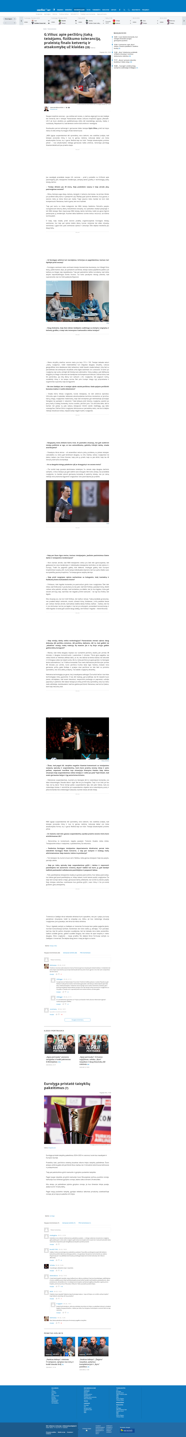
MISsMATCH (75, 14)
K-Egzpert (59, 1304)
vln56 (51, 1291)
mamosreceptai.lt (100, 1427)
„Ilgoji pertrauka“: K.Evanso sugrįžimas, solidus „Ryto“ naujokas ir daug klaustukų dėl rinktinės (92, 1060)
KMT (85, 1411)
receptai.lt (98, 1426)
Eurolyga (54, 1393)
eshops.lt (108, 1430)
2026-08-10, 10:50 (84, 1067)
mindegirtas (53, 1235)
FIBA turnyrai (55, 1400)
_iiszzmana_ (53, 1009)
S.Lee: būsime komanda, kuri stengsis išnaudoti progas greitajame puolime (126, 38)
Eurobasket (55, 1401)
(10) (59, 1062)
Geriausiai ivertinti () (70, 953)
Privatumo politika (51, 1432)
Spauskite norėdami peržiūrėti (58, 1012)
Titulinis (45, 28)
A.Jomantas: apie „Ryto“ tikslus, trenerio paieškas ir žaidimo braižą (126, 46)
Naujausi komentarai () (52, 953)
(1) (137, 68)
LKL (53, 1390)
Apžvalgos (86, 1391)
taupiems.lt (109, 1429)
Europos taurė (55, 1395)
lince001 (52, 1249)
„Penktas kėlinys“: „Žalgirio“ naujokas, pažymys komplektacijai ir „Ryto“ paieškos (91, 1363)
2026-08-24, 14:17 (51, 1065)
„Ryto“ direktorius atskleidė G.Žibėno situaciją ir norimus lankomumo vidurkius (125, 54)
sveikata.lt (109, 1432)
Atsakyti (52, 974)
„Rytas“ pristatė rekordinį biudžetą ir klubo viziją (125, 61)
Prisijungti (145, 10)
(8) (130, 56)
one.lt (97, 1433)
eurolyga (52, 1216)
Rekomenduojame (52, 28)
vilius (55, 946)
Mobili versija (61, 1432)
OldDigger (59, 979)
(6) (88, 1064)
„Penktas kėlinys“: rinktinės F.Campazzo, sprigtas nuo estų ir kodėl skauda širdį (60, 1361)
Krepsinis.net (53, 109)
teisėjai (52, 946)
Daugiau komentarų (77, 1020)
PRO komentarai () (84, 1223)
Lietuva (53, 1391)
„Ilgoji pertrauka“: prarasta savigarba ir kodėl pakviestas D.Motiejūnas (58, 1059)
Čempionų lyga (88, 1409)
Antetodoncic (54, 1276)
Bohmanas (53, 965)
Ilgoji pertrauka (102, 14)
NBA (53, 1394)
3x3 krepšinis (55, 1403)
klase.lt (97, 1432)
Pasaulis (54, 1398)
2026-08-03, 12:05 (84, 1370)
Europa (53, 1397)
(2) (119, 48)
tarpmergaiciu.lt (100, 1430)
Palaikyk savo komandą (88, 14)
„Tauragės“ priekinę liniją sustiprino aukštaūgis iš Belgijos (125, 67)
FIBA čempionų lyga (121, 1409)
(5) (63, 1364)
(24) (131, 62)
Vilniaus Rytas (120, 1400)
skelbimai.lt (109, 1426)
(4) (88, 1367)
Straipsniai (87, 1390)
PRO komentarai (85, 953)
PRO (56, 1249)
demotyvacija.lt (99, 1429)
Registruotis (136, 10)
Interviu (55, 14)
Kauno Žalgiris (120, 1398)
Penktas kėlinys (64, 14)
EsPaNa (52, 1265)
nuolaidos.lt (109, 1427)
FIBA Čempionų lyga (121, 1394)
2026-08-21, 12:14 (51, 1367)
